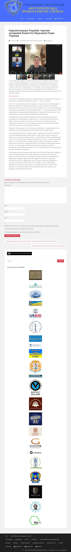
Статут (26, 539)
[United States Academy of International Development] (35, 313)
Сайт (5, 218)
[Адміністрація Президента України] (35, 275)
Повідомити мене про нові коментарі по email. (19, 229)
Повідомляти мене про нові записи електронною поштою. (23, 232)
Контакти (49, 18)
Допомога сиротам (38, 543)
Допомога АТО (51, 543)
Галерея (60, 543)
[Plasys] (35, 520)
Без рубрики (49, 40)
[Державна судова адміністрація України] (35, 353)
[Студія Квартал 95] (35, 419)
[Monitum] (35, 492)
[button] (60, 59)
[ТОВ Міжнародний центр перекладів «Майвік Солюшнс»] (35, 387)
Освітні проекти (25, 543)
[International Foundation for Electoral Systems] (35, 327)
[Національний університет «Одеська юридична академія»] (35, 477)
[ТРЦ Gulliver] (35, 443)
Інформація (30, 18)
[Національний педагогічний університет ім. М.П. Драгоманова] (35, 506)
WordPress (64, 550)
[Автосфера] (35, 452)
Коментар (7, 185)
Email (6, 211)
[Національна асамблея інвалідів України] (35, 345)
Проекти (40, 18)
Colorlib (53, 550)
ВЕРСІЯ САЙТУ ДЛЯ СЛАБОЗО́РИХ (21, 253)
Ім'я (6, 205)
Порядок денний (13, 96)
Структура (34, 539)
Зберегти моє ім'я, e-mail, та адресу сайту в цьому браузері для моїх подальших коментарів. (31, 226)
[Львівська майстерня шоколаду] (35, 404)
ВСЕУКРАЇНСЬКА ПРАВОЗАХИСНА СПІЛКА (21, 536)
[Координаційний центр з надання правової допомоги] (35, 376)
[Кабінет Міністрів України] (35, 294)
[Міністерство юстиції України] (35, 303)
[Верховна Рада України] (35, 285)
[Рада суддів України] (35, 366)
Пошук (60, 261)
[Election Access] (35, 338)
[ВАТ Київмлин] (35, 431)
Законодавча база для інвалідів (49, 539)
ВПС (22, 18)
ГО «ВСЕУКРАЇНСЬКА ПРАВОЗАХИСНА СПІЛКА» (30, 40)
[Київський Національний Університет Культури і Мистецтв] (35, 462)
